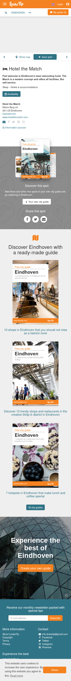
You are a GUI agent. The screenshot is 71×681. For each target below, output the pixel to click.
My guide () (60, 12)
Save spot (46, 57)
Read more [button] (16, 675)
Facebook (47, 637)
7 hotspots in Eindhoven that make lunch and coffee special (35, 494)
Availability (12, 94)
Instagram (47, 644)
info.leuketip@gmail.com (55, 634)
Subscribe (55, 618)
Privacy (6, 644)
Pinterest (46, 647)
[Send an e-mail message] (43, 219)
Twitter (45, 640)
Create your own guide (36, 568)
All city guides (35, 507)
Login (60, 4)
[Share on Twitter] (35, 219)
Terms (5, 640)
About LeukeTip (10, 634)
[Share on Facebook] (27, 219)
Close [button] (55, 670)
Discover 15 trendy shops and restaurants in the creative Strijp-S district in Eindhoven (35, 413)
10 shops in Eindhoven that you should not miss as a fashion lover (35, 331)
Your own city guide (38, 201)
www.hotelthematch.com (15, 117)
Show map (24, 57)
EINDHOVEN (18, 12)
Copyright (7, 637)
